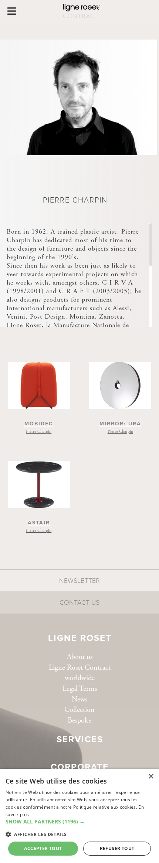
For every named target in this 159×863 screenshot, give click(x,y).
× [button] (150, 776)
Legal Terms (79, 688)
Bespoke (79, 720)
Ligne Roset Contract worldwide (80, 673)
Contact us (79, 602)
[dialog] (79, 816)
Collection (79, 709)
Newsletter (79, 581)
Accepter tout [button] (43, 848)
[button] (79, 821)
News (79, 699)
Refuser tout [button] (117, 848)
